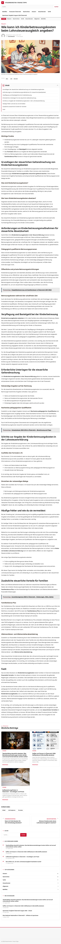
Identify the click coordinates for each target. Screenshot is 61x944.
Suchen (56, 6)
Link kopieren (11, 810)
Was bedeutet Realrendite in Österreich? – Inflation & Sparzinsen (20, 915)
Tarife (49, 11)
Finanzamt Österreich (15, 11)
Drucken (15, 78)
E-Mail (3, 810)
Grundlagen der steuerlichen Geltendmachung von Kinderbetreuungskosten (23, 89)
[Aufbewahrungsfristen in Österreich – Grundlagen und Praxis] (15, 777)
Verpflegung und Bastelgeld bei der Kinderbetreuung (17, 95)
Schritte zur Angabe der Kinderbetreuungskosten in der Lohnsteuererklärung (24, 101)
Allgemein (37, 19)
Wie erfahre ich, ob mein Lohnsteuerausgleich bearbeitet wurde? (23, 861)
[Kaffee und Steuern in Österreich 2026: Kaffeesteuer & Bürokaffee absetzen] (45, 740)
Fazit (4, 109)
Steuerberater (42, 11)
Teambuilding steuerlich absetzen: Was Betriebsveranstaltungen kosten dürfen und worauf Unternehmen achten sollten (15, 755)
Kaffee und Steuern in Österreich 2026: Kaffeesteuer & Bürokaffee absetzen (44, 754)
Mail (7, 78)
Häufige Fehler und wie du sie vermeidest (14, 103)
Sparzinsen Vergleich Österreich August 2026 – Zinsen (17, 910)
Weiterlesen (5, 764)
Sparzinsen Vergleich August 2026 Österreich (14, 15)
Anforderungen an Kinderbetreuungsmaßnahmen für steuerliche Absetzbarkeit (24, 92)
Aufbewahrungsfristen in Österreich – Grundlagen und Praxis (13, 791)
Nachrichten (26, 11)
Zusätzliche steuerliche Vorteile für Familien (14, 106)
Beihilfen (4, 11)
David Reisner (11, 36)
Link (11, 78)
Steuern (34, 11)
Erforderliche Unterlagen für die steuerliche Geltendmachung (19, 98)
